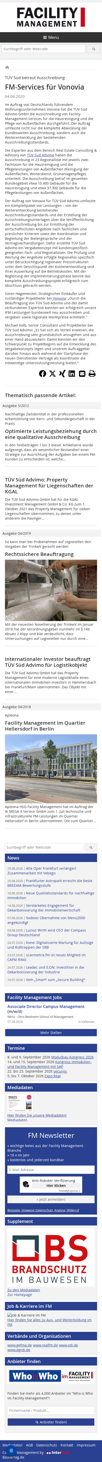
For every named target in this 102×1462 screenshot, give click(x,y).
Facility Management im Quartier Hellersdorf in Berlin (45, 725)
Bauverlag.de (13, 1457)
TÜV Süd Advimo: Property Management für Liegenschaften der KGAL (49, 485)
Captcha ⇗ (69, 1191)
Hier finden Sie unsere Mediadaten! (37, 1115)
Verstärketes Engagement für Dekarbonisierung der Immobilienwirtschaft (43, 907)
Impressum (86, 1445)
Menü (53, 37)
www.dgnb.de (18, 1349)
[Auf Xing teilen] (62, 376)
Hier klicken (56, 1185)
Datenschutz (46, 1445)
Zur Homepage (19, 1294)
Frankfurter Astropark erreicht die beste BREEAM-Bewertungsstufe (49, 883)
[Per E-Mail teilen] (82, 373)
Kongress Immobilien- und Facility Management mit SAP (49, 1064)
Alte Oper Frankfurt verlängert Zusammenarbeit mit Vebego (41, 870)
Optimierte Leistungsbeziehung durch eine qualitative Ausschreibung (51, 434)
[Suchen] (93, 49)
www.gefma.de (19, 1345)
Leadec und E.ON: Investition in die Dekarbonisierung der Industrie (45, 969)
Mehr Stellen (51, 1032)
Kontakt (67, 1445)
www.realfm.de (45, 1345)
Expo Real (53, 1076)
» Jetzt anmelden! (51, 1199)
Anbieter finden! (53, 1422)
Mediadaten (17, 1120)
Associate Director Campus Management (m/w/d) (45, 1009)
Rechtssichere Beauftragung (39, 554)
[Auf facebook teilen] (43, 376)
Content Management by (23, 1452)
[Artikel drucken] (92, 373)
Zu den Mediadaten (23, 1290)
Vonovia (59, 298)
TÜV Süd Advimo (40, 155)
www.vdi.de (68, 1345)
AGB (29, 1445)
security (60, 1071)
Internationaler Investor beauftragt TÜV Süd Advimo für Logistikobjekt (48, 662)
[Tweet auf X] (52, 376)
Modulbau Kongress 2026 (72, 1057)
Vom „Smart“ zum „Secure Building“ (46, 979)
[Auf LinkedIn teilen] (72, 376)
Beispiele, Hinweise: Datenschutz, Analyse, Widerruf (43, 1210)
